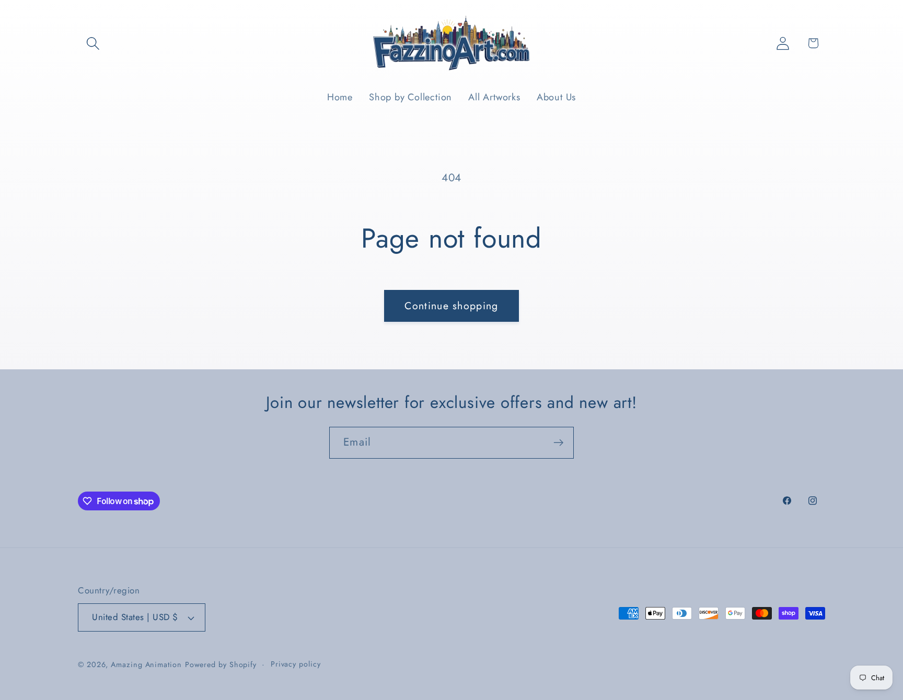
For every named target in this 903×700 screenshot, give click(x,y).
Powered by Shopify (221, 664)
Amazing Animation (146, 664)
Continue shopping (451, 305)
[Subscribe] (558, 443)
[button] (93, 43)
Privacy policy (296, 664)
